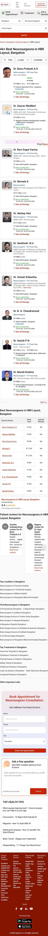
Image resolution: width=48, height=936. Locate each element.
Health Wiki (29, 861)
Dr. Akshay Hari (22, 213)
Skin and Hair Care (4, 876)
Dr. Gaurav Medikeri (24, 105)
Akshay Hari (7, 456)
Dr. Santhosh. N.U (23, 243)
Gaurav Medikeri (8, 434)
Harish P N (6, 484)
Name (5, 713)
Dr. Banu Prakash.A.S (25, 68)
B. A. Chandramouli (10, 477)
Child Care (4, 897)
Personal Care (4, 894)
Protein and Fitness (5, 871)
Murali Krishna (8, 491)
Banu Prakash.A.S (9, 427)
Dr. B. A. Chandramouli (26, 311)
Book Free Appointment (41, 4)
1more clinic (19, 124)
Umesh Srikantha (9, 470)
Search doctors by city (17, 863)
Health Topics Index (30, 883)
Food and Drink (4, 889)
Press (39, 885)
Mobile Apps (41, 869)
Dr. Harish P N (21, 340)
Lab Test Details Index (28, 897)
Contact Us (41, 864)
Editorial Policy (40, 881)
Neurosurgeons (22, 42)
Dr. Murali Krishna (23, 372)
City (4, 736)
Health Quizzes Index (28, 877)
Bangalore (10, 42)
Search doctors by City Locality (17, 870)
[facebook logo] (16, 910)
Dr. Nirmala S (20, 181)
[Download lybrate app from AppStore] (24, 928)
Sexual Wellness (4, 880)
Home (2, 42)
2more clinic (19, 89)
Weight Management (6, 885)
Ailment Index (28, 892)
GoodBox (4, 900)
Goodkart (4, 863)
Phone (5, 724)
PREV (5, 402)
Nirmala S (6, 448)
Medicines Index (29, 887)
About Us (40, 861)
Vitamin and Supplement (5, 867)
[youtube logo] (31, 910)
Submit (38, 791)
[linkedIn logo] (26, 910)
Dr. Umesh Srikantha (25, 277)
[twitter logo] (21, 910)
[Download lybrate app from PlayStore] (24, 923)
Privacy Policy (40, 877)
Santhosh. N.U (8, 463)
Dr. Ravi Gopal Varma (25, 149)
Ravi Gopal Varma (9, 441)
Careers (40, 866)
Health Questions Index (29, 870)
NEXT (42, 402)
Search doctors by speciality (17, 877)
